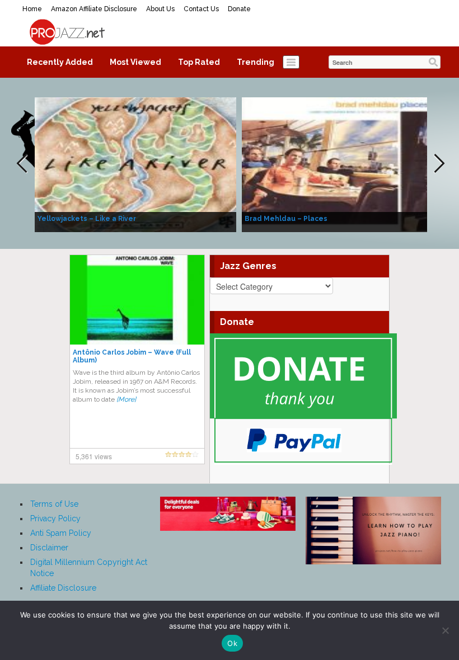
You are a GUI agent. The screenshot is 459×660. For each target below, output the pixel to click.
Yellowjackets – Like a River (87, 219)
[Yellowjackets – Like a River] (135, 163)
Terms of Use (54, 503)
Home (32, 9)
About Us (160, 9)
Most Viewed (135, 62)
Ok (232, 643)
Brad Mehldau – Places (286, 219)
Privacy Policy (55, 518)
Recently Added (60, 62)
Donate (239, 9)
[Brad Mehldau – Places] (342, 163)
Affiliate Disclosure (63, 587)
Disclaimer (49, 547)
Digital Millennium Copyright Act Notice (88, 568)
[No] (445, 630)
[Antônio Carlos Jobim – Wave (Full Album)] (137, 299)
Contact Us (201, 9)
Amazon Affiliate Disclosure (94, 9)
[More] (126, 399)
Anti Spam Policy (60, 533)
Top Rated (199, 62)
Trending (255, 62)
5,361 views (94, 456)
